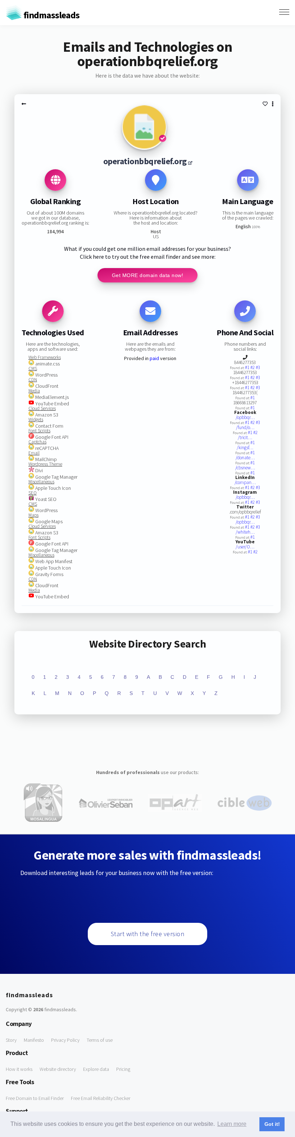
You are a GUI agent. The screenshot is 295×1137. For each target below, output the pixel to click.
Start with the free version (148, 934)
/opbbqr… (245, 417)
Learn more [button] (231, 1124)
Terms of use (100, 1040)
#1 (247, 367)
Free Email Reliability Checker (100, 1098)
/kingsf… (245, 448)
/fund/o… (245, 427)
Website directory (58, 1069)
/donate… (245, 458)
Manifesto (34, 1040)
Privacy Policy (65, 1040)
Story (11, 1040)
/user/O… (245, 547)
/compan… (245, 482)
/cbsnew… (245, 468)
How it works (19, 1069)
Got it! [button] (272, 1124)
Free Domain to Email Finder (35, 1098)
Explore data (96, 1069)
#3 (258, 367)
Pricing (123, 1069)
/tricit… (245, 437)
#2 (253, 367)
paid (154, 358)
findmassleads (51, 15)
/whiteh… (245, 532)
